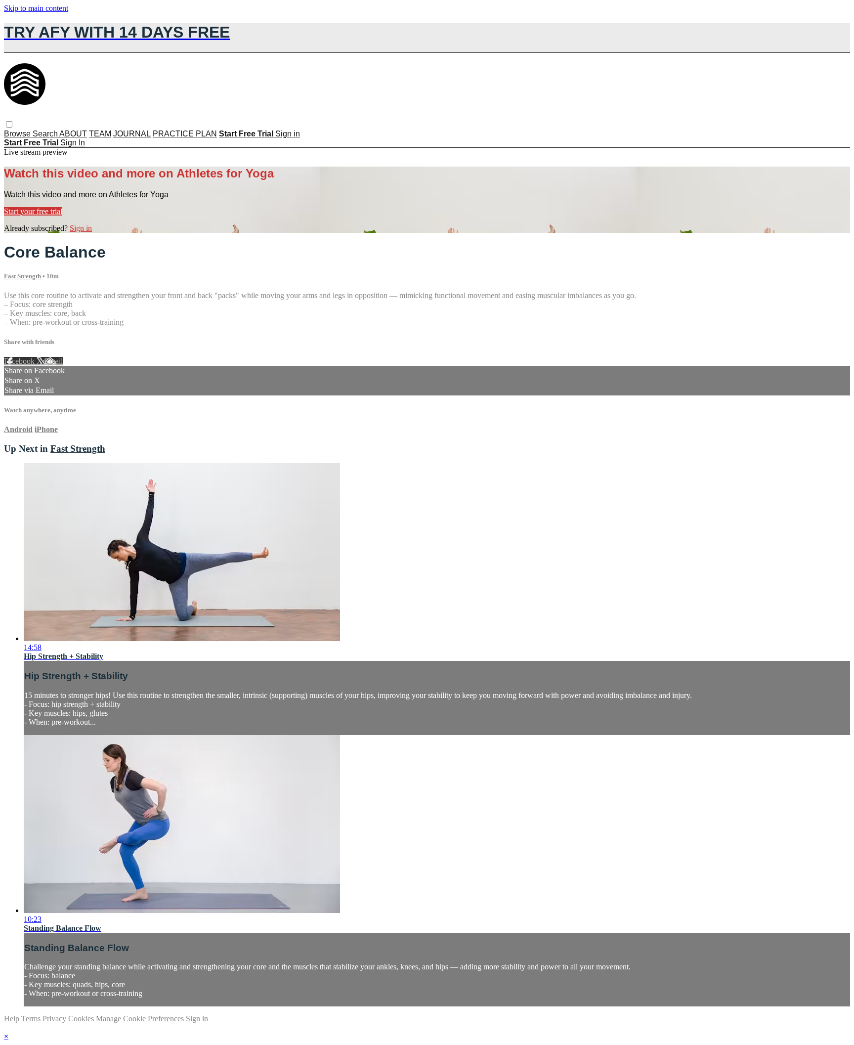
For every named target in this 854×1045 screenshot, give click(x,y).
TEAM (100, 134)
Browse (18, 134)
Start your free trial (33, 211)
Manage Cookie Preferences (141, 1018)
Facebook (20, 361)
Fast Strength (23, 276)
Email (53, 361)
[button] (9, 124)
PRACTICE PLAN (185, 134)
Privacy (55, 1018)
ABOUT (73, 134)
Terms (32, 1018)
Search (46, 134)
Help (12, 1018)
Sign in (287, 134)
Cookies (82, 1018)
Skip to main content (36, 8)
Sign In (72, 142)
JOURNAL (132, 134)
